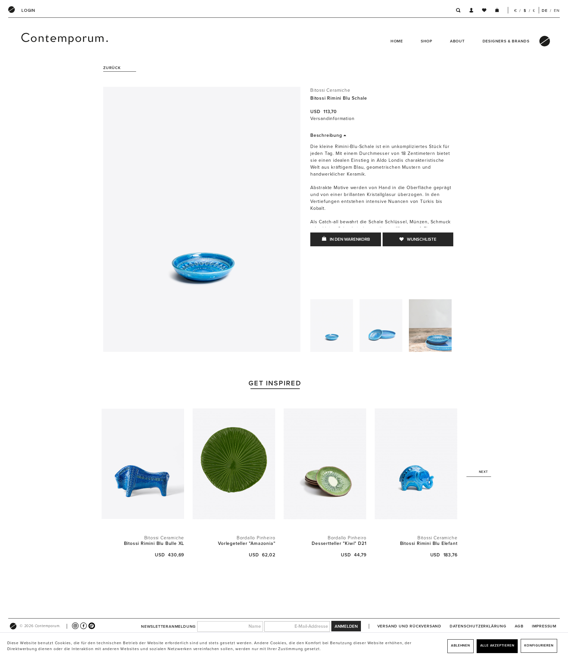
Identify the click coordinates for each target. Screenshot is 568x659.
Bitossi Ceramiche (330, 90)
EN (557, 10)
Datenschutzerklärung (478, 626)
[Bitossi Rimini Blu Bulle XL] (143, 464)
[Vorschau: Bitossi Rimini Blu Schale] (331, 327)
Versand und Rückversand (409, 626)
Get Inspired (274, 383)
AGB (519, 626)
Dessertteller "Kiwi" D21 (339, 543)
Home (396, 41)
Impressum (544, 626)
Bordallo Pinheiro (256, 538)
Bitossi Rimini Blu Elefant (428, 543)
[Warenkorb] (497, 11)
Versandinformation (332, 118)
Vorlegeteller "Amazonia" (246, 543)
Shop (426, 41)
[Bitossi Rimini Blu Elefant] (416, 464)
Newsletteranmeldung (168, 626)
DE (545, 10)
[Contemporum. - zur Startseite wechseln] (48, 41)
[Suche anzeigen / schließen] (456, 11)
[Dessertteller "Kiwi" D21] (325, 464)
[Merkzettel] (484, 11)
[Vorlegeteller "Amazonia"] (234, 464)
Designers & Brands (506, 41)
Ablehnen (460, 645)
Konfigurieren (538, 645)
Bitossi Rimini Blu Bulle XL (154, 543)
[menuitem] (28, 10)
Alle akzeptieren (497, 645)
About (457, 41)
